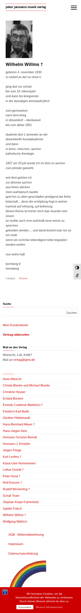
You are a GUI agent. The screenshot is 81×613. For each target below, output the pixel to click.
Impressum (15, 544)
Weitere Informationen (49, 607)
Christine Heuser (14, 392)
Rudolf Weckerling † (16, 489)
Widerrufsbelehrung (30, 534)
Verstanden (24, 607)
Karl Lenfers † (12, 456)
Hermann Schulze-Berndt (20, 437)
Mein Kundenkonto (15, 325)
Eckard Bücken (13, 398)
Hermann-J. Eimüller (16, 443)
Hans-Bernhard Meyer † (19, 424)
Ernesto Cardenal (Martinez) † (23, 404)
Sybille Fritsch (12, 508)
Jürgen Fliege (12, 450)
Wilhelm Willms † (14, 515)
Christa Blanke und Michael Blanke (26, 385)
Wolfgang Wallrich (15, 521)
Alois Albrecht (12, 379)
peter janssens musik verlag (26, 7)
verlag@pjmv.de (24, 359)
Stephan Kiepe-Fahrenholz (21, 502)
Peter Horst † (11, 476)
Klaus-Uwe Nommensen (19, 463)
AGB (11, 534)
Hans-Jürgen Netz (15, 431)
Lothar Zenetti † (13, 469)
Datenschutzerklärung (23, 553)
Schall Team (11, 495)
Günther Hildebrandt (16, 417)
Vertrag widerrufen (16, 334)
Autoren (23, 278)
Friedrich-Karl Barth (16, 411)
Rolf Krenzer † (12, 482)
